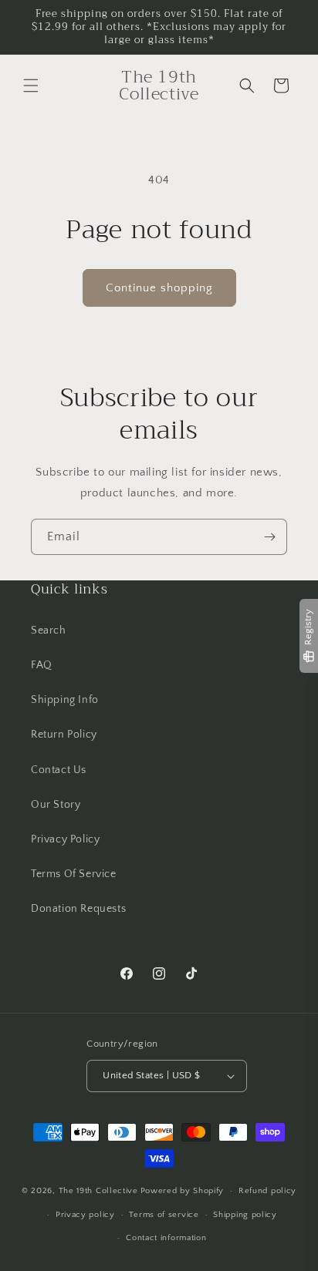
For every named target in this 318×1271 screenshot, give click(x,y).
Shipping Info (65, 700)
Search (48, 630)
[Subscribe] (269, 537)
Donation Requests (78, 909)
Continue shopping (159, 287)
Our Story (55, 805)
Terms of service (163, 1214)
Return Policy (64, 734)
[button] (31, 86)
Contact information (166, 1237)
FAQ (41, 665)
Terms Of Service (74, 874)
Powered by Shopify (182, 1190)
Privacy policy (85, 1214)
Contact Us (58, 770)
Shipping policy (245, 1214)
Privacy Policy (65, 839)
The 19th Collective (98, 1190)
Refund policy (267, 1190)
